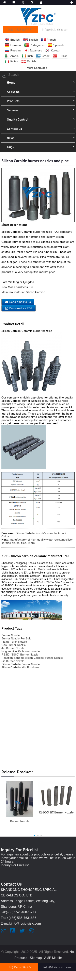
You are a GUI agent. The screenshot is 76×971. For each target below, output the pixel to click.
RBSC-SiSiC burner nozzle (56, 812)
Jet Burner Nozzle (12, 648)
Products (13, 101)
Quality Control (17, 119)
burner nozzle (19, 821)
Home (11, 82)
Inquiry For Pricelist (15, 865)
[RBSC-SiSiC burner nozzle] (56, 794)
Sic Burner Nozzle (12, 661)
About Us (13, 92)
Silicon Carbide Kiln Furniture (20, 667)
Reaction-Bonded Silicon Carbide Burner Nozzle (32, 657)
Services (12, 110)
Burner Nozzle (10, 635)
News (10, 138)
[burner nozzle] (19, 798)
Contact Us (14, 129)
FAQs (10, 147)
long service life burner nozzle (20, 651)
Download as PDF (20, 308)
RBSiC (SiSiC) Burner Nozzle (20, 654)
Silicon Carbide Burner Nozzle (20, 664)
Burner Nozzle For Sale (16, 638)
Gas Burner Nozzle (13, 644)
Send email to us (20, 301)
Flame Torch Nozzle (14, 641)
